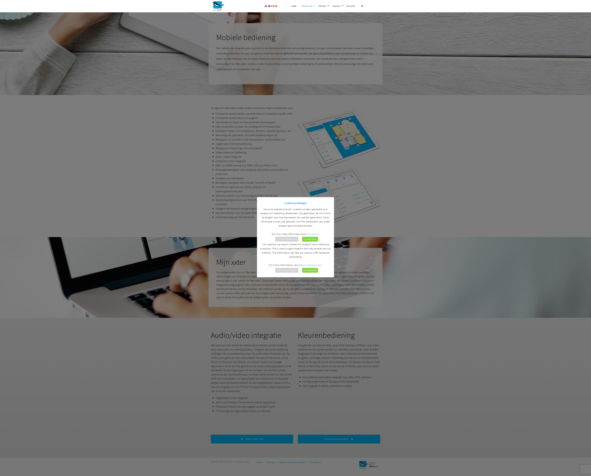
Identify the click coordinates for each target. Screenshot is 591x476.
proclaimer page (312, 265)
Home (293, 6)
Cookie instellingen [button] (286, 239)
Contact (336, 6)
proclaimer (313, 234)
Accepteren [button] (310, 239)
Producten (307, 6)
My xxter (351, 6)
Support (322, 6)
